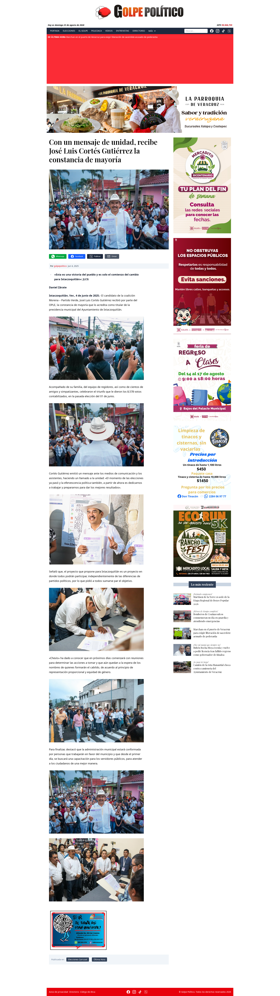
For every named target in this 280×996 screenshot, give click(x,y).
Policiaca (96, 30)
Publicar (97, 256)
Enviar (114, 256)
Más (150, 31)
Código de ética (87, 991)
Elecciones (69, 30)
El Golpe (83, 30)
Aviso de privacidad (58, 991)
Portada (54, 30)
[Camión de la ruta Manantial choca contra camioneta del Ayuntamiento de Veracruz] (182, 667)
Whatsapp (60, 256)
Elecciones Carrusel (77, 959)
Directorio (139, 30)
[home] (140, 11)
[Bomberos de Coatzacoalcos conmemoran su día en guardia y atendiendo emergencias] (182, 616)
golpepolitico (60, 266)
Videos (109, 30)
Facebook (79, 256)
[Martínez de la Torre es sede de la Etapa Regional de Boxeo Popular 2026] (182, 599)
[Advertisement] (140, 61)
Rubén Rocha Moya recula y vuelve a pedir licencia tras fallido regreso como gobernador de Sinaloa (106, 37)
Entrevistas (122, 30)
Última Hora (99, 959)
